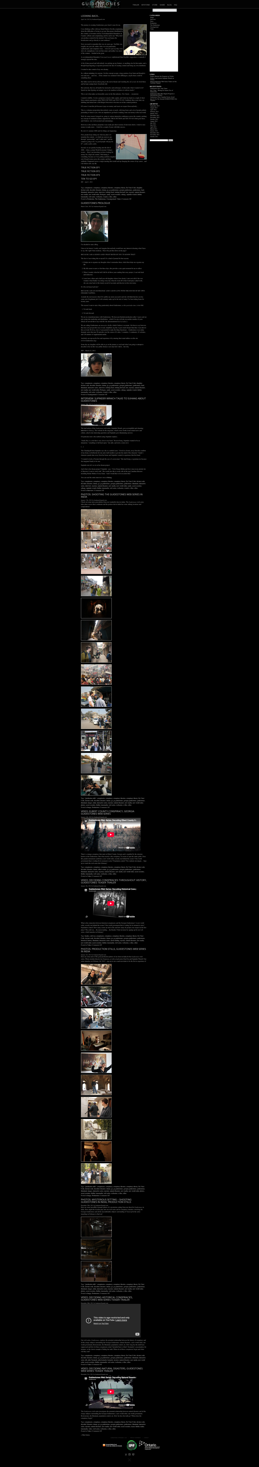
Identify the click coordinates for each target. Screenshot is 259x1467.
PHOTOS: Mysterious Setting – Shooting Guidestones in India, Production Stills (106, 1201)
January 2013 (154, 113)
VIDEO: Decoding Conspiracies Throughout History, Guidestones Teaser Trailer (114, 881)
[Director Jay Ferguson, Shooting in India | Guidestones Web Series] (96, 596)
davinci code (85, 190)
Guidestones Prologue (95, 203)
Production (90, 199)
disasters (98, 190)
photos (83, 805)
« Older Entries (85, 1435)
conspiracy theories (107, 188)
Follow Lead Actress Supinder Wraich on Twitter (162, 79)
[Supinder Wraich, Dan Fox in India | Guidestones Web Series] (96, 984)
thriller (139, 194)
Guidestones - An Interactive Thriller (100, 4)
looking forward (120, 192)
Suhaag (109, 477)
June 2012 (153, 125)
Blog (169, 5)
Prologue (103, 194)
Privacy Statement (135, 1437)
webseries (99, 197)
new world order (94, 194)
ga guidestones (114, 190)
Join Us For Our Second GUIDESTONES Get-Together (163, 99)
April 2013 (153, 110)
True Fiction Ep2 (90, 171)
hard (142, 190)
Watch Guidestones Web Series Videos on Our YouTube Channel (163, 82)
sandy (108, 194)
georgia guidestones (125, 190)
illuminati (84, 192)
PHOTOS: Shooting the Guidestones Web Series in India (112, 495)
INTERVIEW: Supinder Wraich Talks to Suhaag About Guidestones (113, 399)
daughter (139, 188)
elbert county (102, 869)
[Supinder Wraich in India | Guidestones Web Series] (96, 425)
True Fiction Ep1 (90, 167)
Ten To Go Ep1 (89, 178)
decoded (92, 190)
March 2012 (153, 129)
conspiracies (89, 188)
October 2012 (154, 119)
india (94, 803)
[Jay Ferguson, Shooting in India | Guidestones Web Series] (96, 684)
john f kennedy (92, 1360)
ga (107, 190)
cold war (92, 936)
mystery (131, 192)
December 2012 (154, 115)
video (90, 1429)
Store (154, 5)
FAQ (175, 5)
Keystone (145, 5)
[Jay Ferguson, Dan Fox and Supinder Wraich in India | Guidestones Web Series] (96, 1183)
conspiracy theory (119, 188)
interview (102, 192)
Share (162, 5)
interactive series (93, 192)
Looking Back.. (90, 15)
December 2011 (154, 133)
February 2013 (154, 112)
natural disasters (140, 192)
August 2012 (154, 121)
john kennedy (102, 1360)
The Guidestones (100, 199)
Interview (90, 490)
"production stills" (90, 798)
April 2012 (153, 127)
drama (104, 190)
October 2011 (154, 136)
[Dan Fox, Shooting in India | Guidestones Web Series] (96, 573)
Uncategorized (111, 199)
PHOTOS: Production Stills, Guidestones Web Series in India (113, 950)
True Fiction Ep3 (90, 174)
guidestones (136, 190)
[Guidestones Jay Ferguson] (96, 376)
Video (119, 199)
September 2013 (155, 106)
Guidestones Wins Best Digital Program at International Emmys (162, 94)
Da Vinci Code (131, 188)
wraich (105, 197)
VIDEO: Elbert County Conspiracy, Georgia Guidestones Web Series (107, 812)
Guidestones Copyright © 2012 (119, 1437)
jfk (86, 1360)
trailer (142, 1426)
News (151, 21)
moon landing (115, 940)
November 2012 (154, 117)
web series (92, 197)
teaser (133, 1426)
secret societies (115, 194)
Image (89, 807)
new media (84, 194)
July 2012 (153, 123)
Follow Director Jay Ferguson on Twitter (162, 76)
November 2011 (154, 135)
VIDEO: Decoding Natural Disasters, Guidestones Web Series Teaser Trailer (112, 1369)
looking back (110, 192)
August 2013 (154, 108)
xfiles (115, 197)
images (90, 803)
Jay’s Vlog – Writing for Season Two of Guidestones (161, 91)
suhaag (123, 194)
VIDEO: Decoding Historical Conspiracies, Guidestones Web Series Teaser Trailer (107, 1298)
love (127, 192)
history (90, 940)
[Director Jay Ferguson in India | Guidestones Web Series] (96, 1028)
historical (84, 940)
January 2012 (154, 131)
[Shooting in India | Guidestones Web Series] (96, 529)
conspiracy (96, 188)
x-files (110, 197)
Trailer (136, 5)
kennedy (110, 1360)
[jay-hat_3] (94, 241)
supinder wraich (131, 194)
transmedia (84, 197)
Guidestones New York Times (158, 88)
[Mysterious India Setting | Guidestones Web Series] (96, 1237)
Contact (146, 1437)
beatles (87, 936)
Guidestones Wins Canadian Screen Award (162, 97)
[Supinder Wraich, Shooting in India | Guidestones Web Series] (96, 750)
